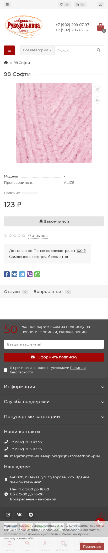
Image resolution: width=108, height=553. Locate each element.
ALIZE (69, 182)
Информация (19, 386)
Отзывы (15, 291)
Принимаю (92, 547)
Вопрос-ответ (51, 291)
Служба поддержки (27, 401)
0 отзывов (38, 235)
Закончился (56, 221)
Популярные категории (32, 416)
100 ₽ (81, 250)
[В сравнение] (97, 100)
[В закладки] (97, 89)
